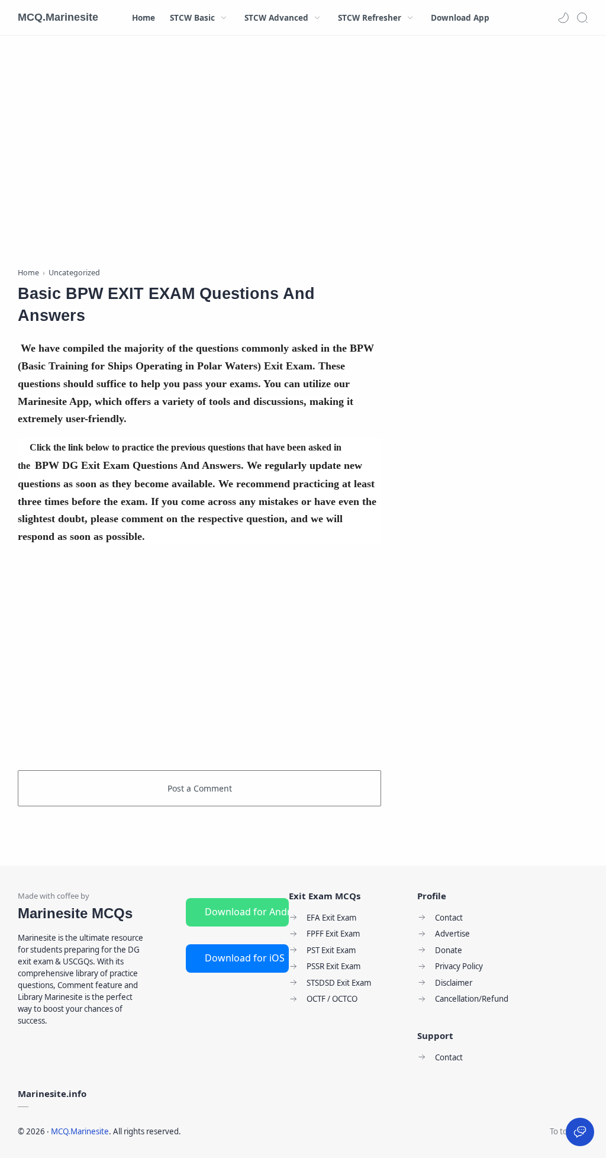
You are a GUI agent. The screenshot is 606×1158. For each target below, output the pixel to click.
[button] (563, 18)
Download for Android (247, 911)
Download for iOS (245, 957)
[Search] (582, 18)
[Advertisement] (199, 154)
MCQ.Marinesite (58, 17)
